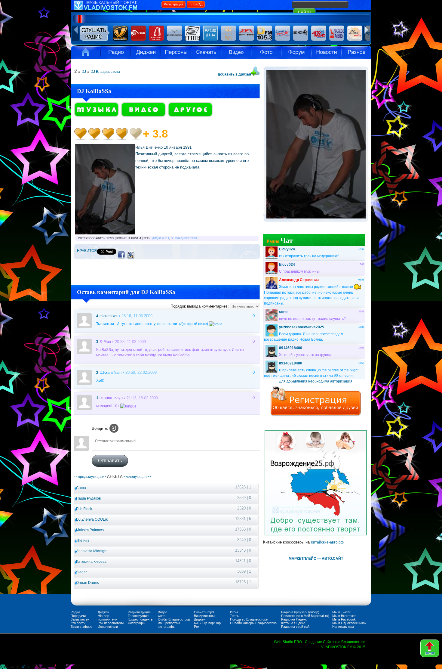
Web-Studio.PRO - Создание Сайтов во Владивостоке (319, 642)
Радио (116, 52)
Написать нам (343, 626)
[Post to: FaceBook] (121, 254)
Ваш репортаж (169, 623)
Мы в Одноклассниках (349, 623)
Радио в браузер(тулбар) (300, 612)
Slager (81, 572)
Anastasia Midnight (91, 551)
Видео (236, 52)
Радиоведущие (139, 612)
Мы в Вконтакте (344, 616)
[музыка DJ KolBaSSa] (96, 116)
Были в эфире (81, 626)
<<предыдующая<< (90, 477)
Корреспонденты (140, 619)
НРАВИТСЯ (87, 251)
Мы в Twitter (341, 612)
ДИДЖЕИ (158, 238)
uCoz (25, 667)
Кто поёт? (78, 623)
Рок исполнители (111, 623)
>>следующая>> (137, 477)
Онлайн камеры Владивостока (253, 623)
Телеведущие (138, 616)
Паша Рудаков (88, 498)
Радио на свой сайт (296, 626)
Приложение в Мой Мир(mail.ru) (305, 616)
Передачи (78, 616)
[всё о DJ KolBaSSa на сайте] (190, 116)
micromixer (109, 316)
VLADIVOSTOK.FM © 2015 (343, 647)
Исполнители (176, 52)
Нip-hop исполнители (107, 617)
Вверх (430, 653)
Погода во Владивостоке (249, 619)
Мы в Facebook (344, 619)
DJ (83, 72)
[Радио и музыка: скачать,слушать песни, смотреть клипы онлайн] (116, 9)
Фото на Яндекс (293, 623)
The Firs (82, 540)
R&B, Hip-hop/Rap (207, 623)
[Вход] (113, 428)
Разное (356, 52)
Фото (161, 616)
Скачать (206, 52)
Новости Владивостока (326, 52)
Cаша (81, 488)
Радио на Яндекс (294, 619)
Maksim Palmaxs (90, 530)
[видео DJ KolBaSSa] (143, 116)
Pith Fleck (84, 509)
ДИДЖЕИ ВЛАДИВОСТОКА (146, 52)
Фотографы (136, 623)
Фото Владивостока (266, 52)
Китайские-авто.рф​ (327, 542)
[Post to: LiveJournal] (131, 254)
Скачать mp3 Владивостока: (205, 614)
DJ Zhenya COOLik (92, 519)
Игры (234, 612)
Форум (296, 52)
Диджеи (103, 612)
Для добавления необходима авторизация (315, 381)
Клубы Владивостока (174, 619)
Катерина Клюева (91, 561)
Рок (196, 626)
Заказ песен (80, 619)
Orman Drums (87, 583)
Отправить (110, 460)
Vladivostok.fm (86, 52)
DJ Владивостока (105, 72)
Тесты (234, 616)
